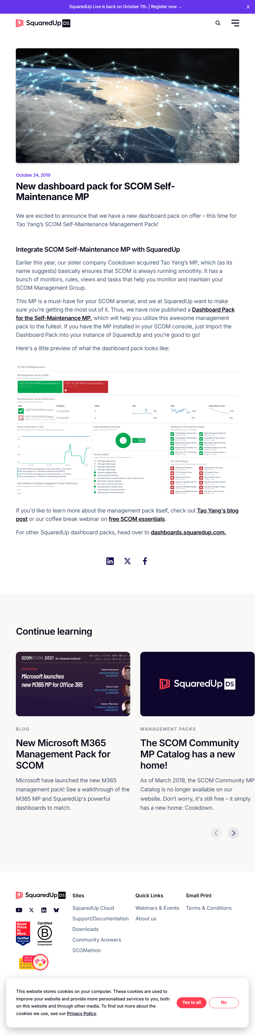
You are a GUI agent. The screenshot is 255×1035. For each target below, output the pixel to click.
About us (145, 918)
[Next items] (233, 833)
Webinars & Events (157, 908)
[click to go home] (43, 23)
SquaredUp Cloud (93, 908)
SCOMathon (86, 950)
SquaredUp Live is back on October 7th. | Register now (125, 6)
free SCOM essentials (137, 519)
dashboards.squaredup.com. (188, 532)
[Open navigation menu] (234, 23)
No (224, 1002)
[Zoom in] (127, 428)
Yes (186, 1002)
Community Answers (96, 940)
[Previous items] (216, 833)
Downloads (85, 929)
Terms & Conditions (209, 908)
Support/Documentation (100, 918)
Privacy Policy (81, 1013)
